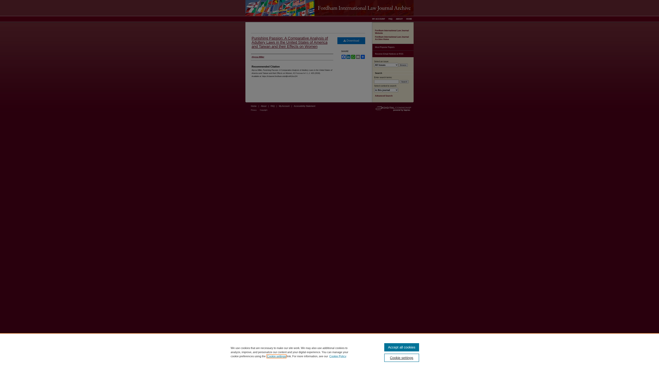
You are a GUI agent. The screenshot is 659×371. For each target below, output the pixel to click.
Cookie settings (276, 356)
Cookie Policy (337, 356)
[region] (329, 352)
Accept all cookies (401, 347)
